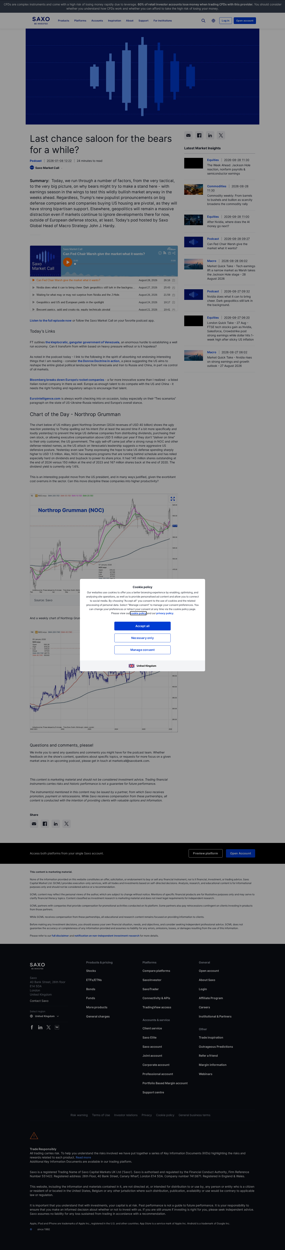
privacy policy (164, 613)
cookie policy (138, 613)
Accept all (142, 626)
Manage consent (142, 649)
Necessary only (142, 638)
